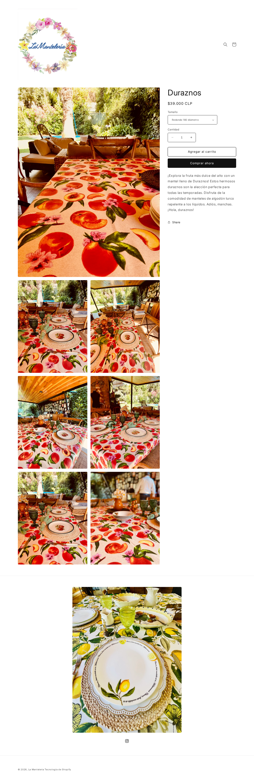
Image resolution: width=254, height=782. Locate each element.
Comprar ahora (202, 163)
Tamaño (173, 112)
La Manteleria (36, 769)
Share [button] (176, 222)
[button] (225, 44)
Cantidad (173, 129)
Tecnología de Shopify (58, 769)
